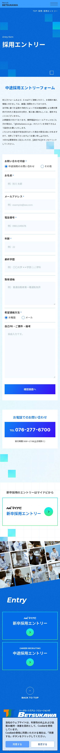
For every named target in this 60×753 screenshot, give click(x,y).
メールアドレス (14, 197)
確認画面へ (30, 389)
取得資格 (10, 279)
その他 (48, 166)
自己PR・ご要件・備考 (18, 326)
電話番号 (11, 218)
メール (29, 317)
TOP (35, 11)
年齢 (8, 239)
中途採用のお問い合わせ (21, 166)
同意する (17, 744)
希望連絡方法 (13, 313)
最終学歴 (10, 259)
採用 (40, 11)
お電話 (12, 317)
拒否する (42, 744)
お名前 (9, 175)
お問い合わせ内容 (16, 161)
